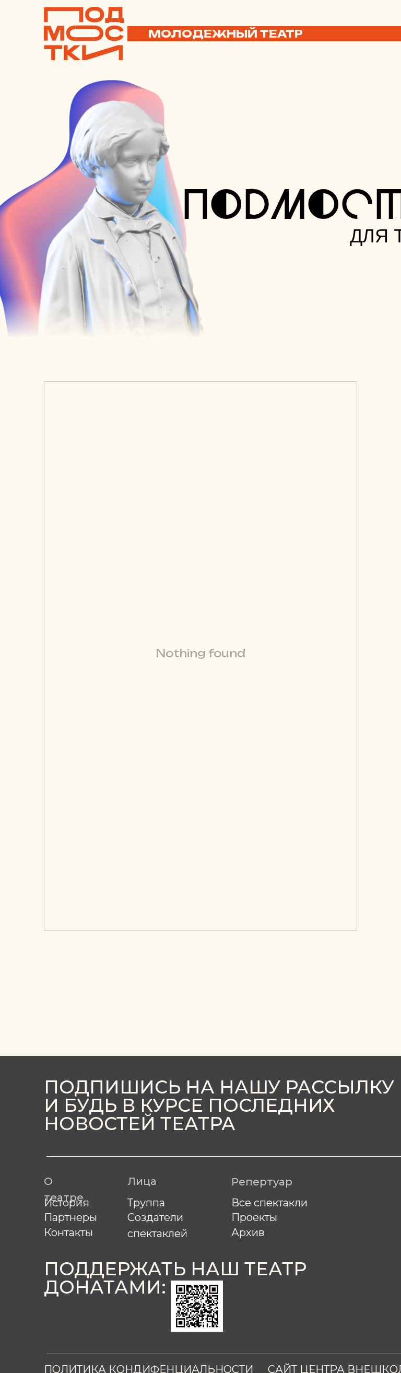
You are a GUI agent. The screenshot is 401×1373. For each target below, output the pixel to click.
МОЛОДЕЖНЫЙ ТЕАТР (225, 33)
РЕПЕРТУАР (297, 12)
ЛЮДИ (239, 12)
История (66, 1202)
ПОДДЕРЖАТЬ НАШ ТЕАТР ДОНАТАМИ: (175, 1278)
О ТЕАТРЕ (188, 12)
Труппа (146, 1202)
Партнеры (70, 1217)
